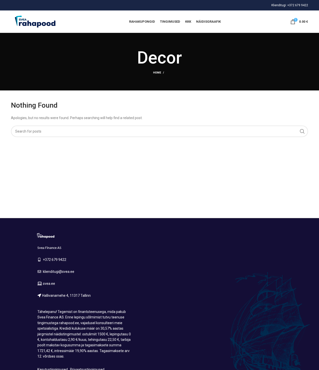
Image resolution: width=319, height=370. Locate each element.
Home (157, 72)
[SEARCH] (302, 131)
